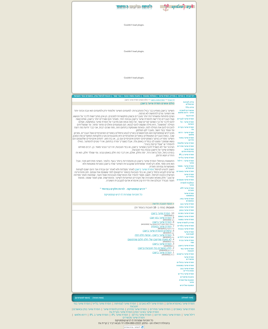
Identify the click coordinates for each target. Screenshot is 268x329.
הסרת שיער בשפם (186, 216)
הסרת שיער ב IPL (186, 154)
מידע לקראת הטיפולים (188, 103)
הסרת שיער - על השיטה (187, 123)
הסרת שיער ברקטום (185, 254)
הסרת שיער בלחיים (185, 226)
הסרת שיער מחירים (185, 146)
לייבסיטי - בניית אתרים (132, 327)
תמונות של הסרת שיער (186, 281)
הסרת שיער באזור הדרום (186, 139)
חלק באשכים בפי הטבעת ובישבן (155, 248)
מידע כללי (189, 107)
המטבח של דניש (187, 285)
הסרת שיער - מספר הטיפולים (186, 167)
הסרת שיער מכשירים (189, 258)
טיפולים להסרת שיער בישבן (157, 230)
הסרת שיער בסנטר (186, 219)
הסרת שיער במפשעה (189, 194)
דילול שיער (189, 314)
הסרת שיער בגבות (186, 229)
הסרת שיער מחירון (137, 309)
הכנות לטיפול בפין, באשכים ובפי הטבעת (92, 96)
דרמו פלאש (81, 314)
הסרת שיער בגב (187, 204)
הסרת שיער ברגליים (185, 262)
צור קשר (117, 96)
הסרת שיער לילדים (186, 237)
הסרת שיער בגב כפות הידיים (187, 269)
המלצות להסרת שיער (187, 184)
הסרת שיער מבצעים (185, 180)
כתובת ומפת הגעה (132, 96)
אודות (180, 96)
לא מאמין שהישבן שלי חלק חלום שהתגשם (150, 239)
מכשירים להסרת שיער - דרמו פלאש (186, 111)
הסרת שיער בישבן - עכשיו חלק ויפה (153, 235)
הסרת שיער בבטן (186, 210)
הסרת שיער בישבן (186, 245)
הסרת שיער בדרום (141, 314)
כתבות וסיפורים (187, 277)
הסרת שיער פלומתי (185, 143)
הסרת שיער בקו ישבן (161, 217)
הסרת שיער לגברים (185, 119)
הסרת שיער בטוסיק (161, 226)
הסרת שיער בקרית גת (186, 128)
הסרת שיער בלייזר (186, 158)
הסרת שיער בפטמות (185, 265)
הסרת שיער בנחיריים (189, 175)
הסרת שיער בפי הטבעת (187, 250)
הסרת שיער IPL (120, 314)
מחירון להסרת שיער (185, 223)
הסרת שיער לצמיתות (189, 233)
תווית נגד (190, 116)
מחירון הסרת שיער (167, 96)
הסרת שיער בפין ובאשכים (187, 200)
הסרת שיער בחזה (186, 207)
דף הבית (190, 96)
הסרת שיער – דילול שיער (186, 162)
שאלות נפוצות (149, 96)
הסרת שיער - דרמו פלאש (186, 133)
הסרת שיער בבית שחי (186, 241)
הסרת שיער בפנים (186, 213)
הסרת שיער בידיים (186, 274)
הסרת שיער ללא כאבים (187, 189)
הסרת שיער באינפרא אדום (188, 150)
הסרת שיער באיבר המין (146, 312)
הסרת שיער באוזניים (185, 171)
